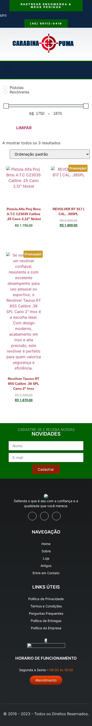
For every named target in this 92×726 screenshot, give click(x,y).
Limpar (24, 127)
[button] (8, 70)
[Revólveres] (5, 92)
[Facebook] (32, 516)
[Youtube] (44, 516)
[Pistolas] (5, 88)
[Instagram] (56, 516)
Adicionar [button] (23, 237)
